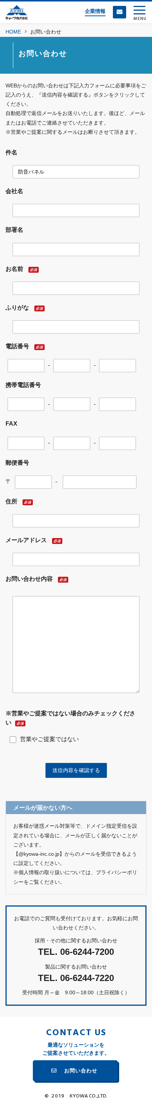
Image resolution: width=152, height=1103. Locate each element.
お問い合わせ (80, 1071)
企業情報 (95, 11)
